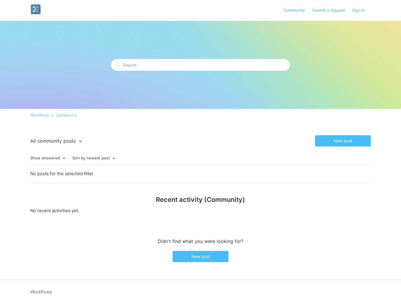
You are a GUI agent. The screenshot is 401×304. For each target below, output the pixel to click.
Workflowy (39, 115)
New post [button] (343, 140)
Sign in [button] (358, 10)
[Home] (35, 13)
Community (294, 10)
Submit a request (328, 10)
